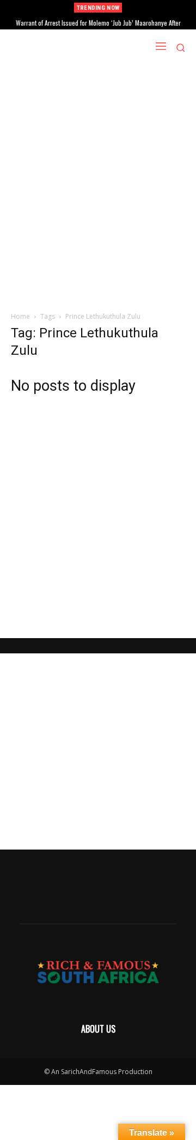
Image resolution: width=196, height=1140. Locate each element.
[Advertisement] (98, 164)
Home (20, 316)
